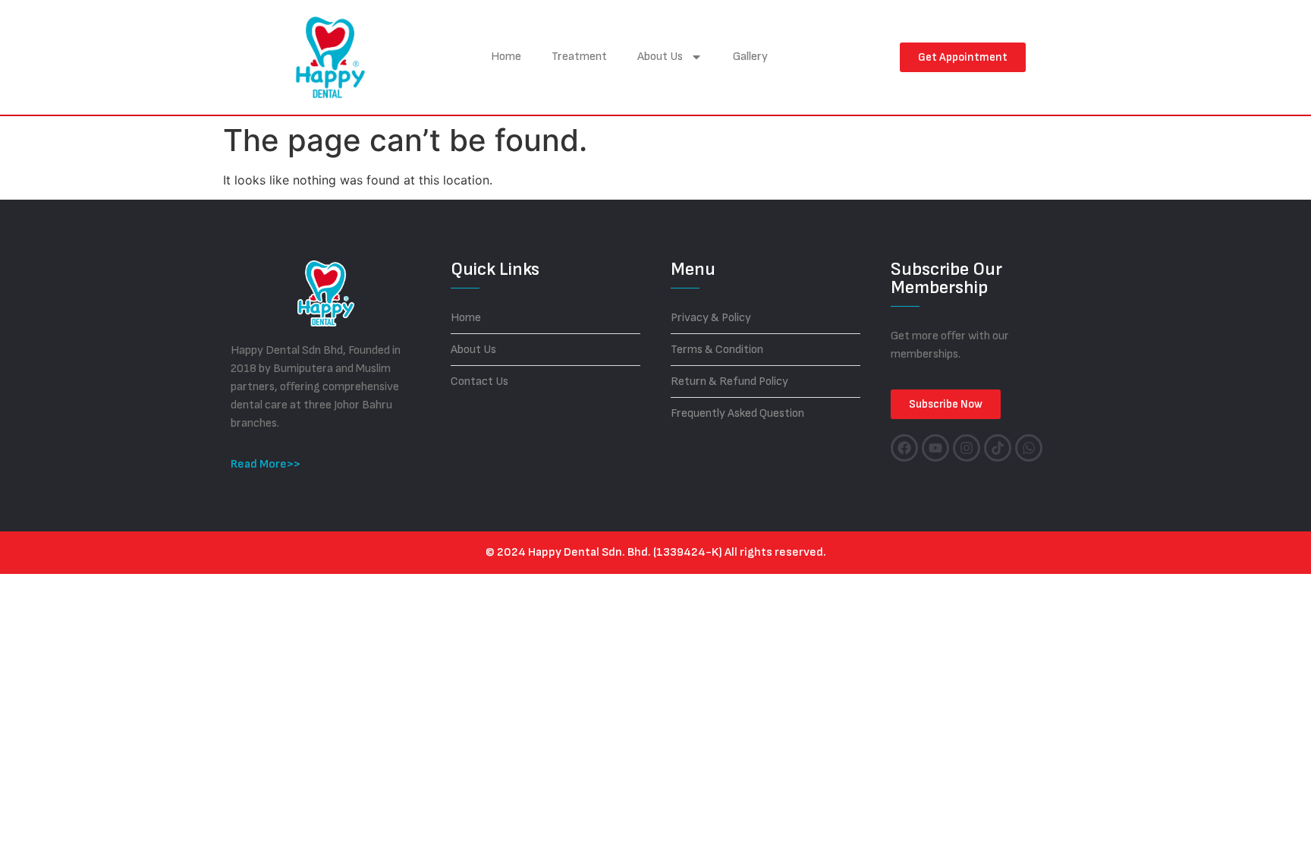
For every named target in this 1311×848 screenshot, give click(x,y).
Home (506, 56)
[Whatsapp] (1028, 448)
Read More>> (265, 464)
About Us (660, 56)
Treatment (579, 56)
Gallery (750, 56)
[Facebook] (904, 448)
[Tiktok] (997, 448)
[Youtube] (935, 448)
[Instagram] (966, 448)
